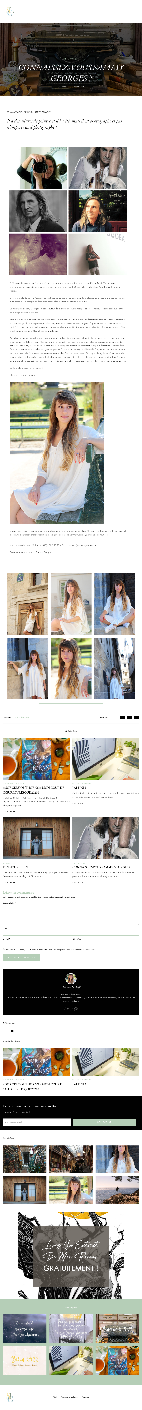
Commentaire (9, 903)
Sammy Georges (35, 298)
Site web (77, 939)
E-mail (6, 939)
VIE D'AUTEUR (9, 863)
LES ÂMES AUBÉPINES (82, 784)
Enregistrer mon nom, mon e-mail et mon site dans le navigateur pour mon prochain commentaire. (50, 950)
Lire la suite (9, 812)
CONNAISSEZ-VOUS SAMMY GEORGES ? (101, 867)
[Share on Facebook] (122, 717)
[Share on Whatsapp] (129, 717)
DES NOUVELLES (15, 867)
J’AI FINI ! (79, 788)
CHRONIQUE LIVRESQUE (14, 784)
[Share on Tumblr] (136, 717)
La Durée (31, 357)
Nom (5, 928)
